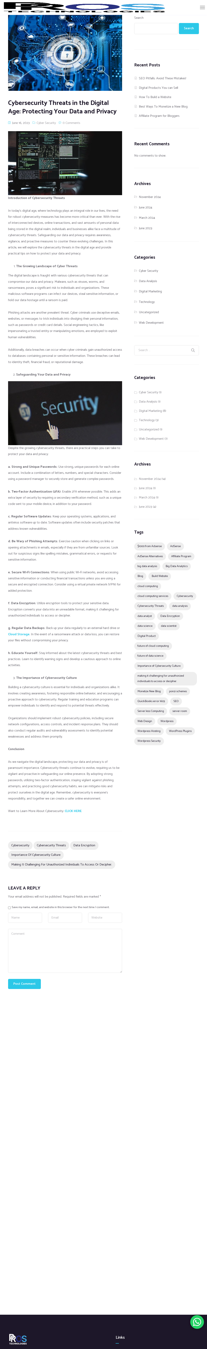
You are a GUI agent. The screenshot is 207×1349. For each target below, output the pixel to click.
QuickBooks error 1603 (151, 701)
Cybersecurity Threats (51, 845)
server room (179, 711)
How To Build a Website (155, 97)
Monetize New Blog (149, 691)
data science (144, 626)
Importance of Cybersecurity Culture (35, 855)
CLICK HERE (73, 811)
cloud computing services (152, 596)
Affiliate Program (181, 556)
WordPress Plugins (180, 731)
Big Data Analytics (177, 566)
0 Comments (71, 123)
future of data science (150, 655)
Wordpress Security (149, 741)
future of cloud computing (153, 646)
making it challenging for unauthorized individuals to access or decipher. (61, 864)
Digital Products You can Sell (158, 88)
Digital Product (146, 636)
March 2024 (147, 218)
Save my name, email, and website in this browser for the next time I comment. (61, 907)
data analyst (144, 616)
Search (139, 18)
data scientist (168, 626)
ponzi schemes (178, 691)
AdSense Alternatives (150, 556)
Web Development (151, 322)
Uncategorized (149, 312)
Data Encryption (84, 845)
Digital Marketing (150, 291)
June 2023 (145, 228)
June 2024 (145, 207)
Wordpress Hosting (149, 731)
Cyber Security (46, 123)
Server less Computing (150, 711)
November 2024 (150, 197)
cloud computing (147, 586)
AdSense (175, 546)
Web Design (144, 721)
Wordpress (167, 721)
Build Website (160, 576)
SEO (176, 701)
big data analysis (147, 566)
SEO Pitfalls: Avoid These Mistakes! (162, 78)
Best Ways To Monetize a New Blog (163, 106)
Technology (147, 302)
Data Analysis (148, 281)
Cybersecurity (20, 845)
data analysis (180, 606)
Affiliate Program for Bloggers (159, 116)
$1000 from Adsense (149, 546)
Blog (140, 576)
